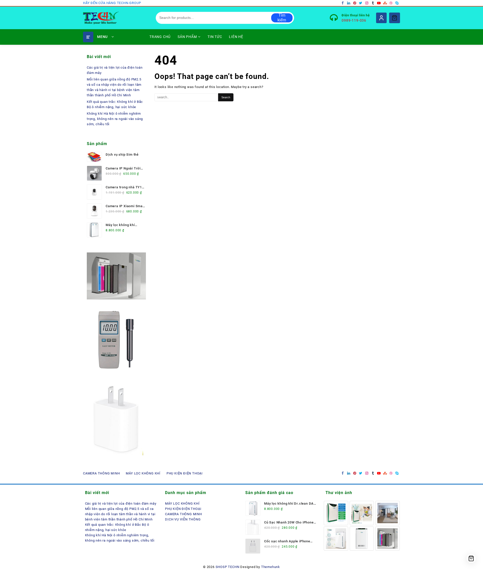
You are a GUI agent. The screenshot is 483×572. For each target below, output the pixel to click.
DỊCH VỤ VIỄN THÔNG (182, 519)
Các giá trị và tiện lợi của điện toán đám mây (120, 503)
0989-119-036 (354, 20)
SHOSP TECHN (227, 567)
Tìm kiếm (281, 17)
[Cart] (394, 18)
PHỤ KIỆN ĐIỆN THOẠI (183, 509)
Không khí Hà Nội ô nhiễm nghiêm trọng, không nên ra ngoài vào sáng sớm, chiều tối (115, 119)
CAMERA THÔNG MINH (183, 514)
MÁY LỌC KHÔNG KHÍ (182, 503)
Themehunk (270, 567)
